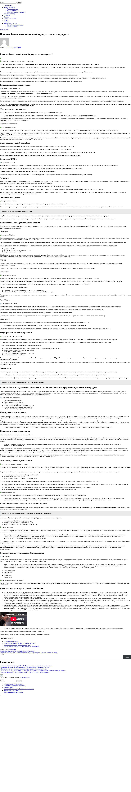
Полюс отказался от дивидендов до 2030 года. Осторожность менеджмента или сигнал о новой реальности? (33, 670)
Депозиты (7, 15)
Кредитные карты (12, 10)
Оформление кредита (10, 23)
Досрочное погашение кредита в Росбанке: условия (19, 643)
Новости (6, 22)
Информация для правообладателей (14, 685)
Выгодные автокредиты (11, 641)
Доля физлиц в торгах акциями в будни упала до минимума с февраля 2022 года (24, 667)
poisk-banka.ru (4, 1)
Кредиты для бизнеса (10, 18)
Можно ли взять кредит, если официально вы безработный (21, 646)
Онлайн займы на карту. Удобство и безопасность (19, 689)
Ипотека (6, 17)
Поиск (2, 654)
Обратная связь (8, 687)
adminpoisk (17, 47)
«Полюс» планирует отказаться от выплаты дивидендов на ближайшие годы (23, 669)
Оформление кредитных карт (16, 12)
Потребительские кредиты (15, 25)
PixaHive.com (25, 677)
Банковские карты (9, 7)
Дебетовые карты (12, 9)
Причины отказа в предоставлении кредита (17, 645)
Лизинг (6, 20)
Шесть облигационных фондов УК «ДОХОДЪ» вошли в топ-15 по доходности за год (26, 666)
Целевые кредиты (12, 26)
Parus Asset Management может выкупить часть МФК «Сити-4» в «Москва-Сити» (24, 672)
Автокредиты (8, 5)
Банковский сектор (9, 13)
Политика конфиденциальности (13, 692)
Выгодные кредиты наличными (13, 684)
